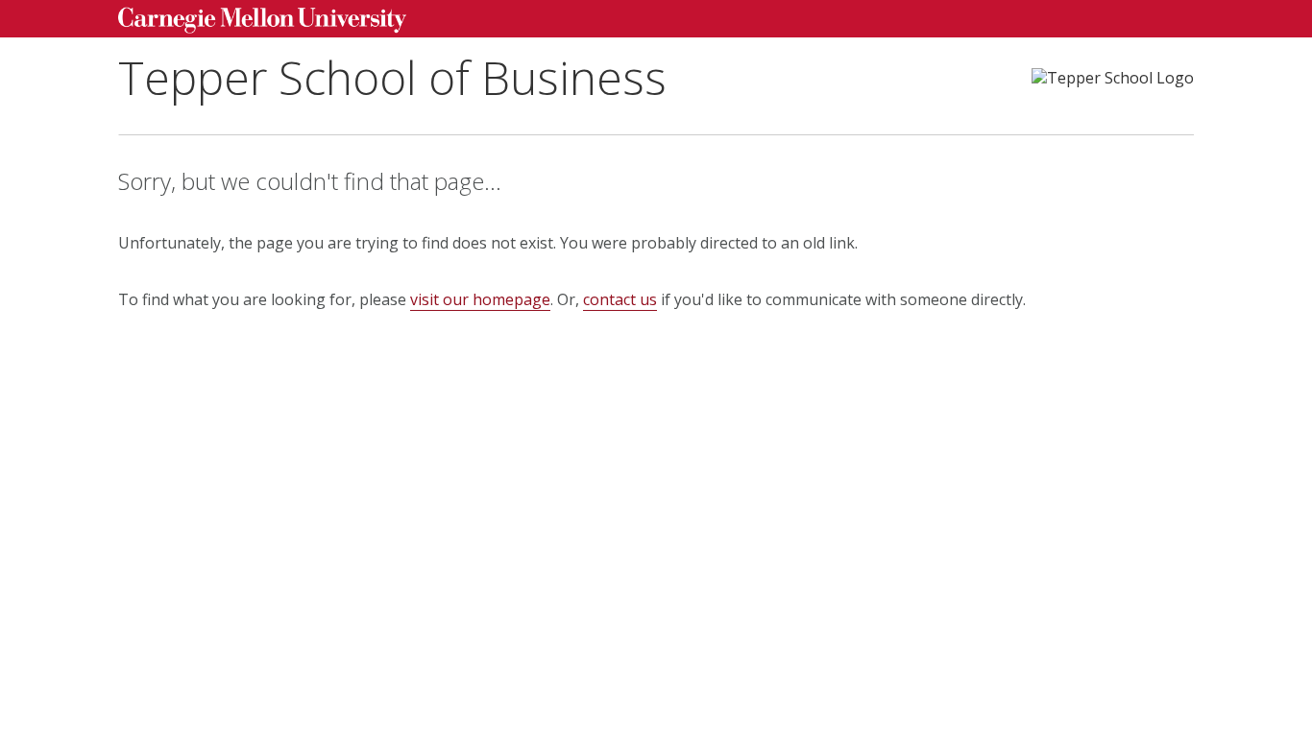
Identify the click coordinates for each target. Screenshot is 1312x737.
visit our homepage (480, 299)
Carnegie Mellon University (262, 21)
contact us (620, 299)
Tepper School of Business (392, 77)
